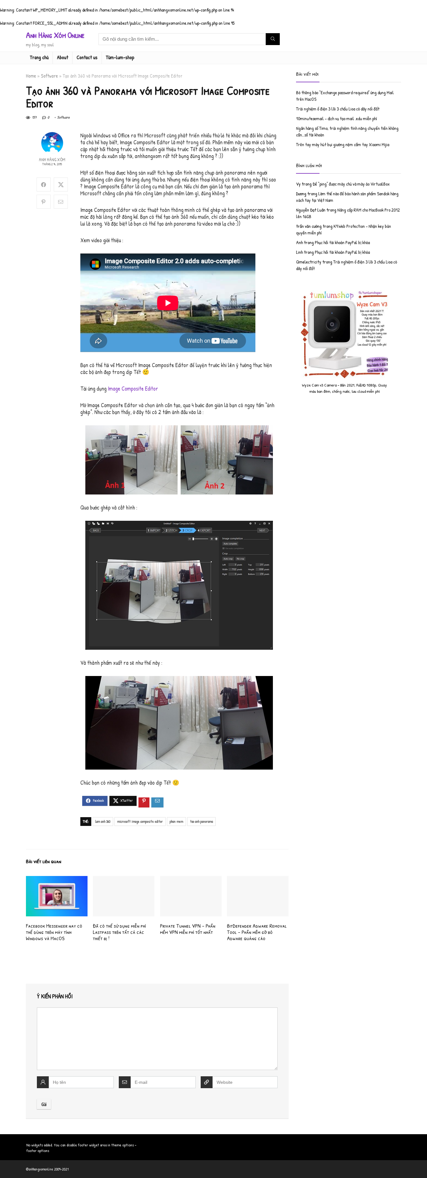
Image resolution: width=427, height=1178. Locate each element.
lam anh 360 (102, 821)
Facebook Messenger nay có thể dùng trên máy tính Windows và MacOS (54, 932)
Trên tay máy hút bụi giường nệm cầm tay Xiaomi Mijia (342, 144)
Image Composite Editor (133, 388)
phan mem (176, 821)
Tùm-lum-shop (120, 57)
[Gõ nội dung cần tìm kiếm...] (273, 39)
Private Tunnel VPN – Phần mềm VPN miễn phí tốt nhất (187, 928)
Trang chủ (39, 57)
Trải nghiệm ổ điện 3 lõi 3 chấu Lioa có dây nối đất (337, 108)
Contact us (87, 57)
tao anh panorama (201, 821)
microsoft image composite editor (140, 821)
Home (31, 75)
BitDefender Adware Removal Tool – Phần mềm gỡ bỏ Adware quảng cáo (257, 932)
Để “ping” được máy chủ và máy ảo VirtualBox (351, 184)
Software (49, 75)
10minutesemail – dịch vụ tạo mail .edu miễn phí (336, 118)
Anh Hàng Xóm (52, 159)
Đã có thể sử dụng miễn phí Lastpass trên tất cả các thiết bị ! (119, 932)
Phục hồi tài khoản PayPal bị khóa (342, 242)
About (62, 57)
